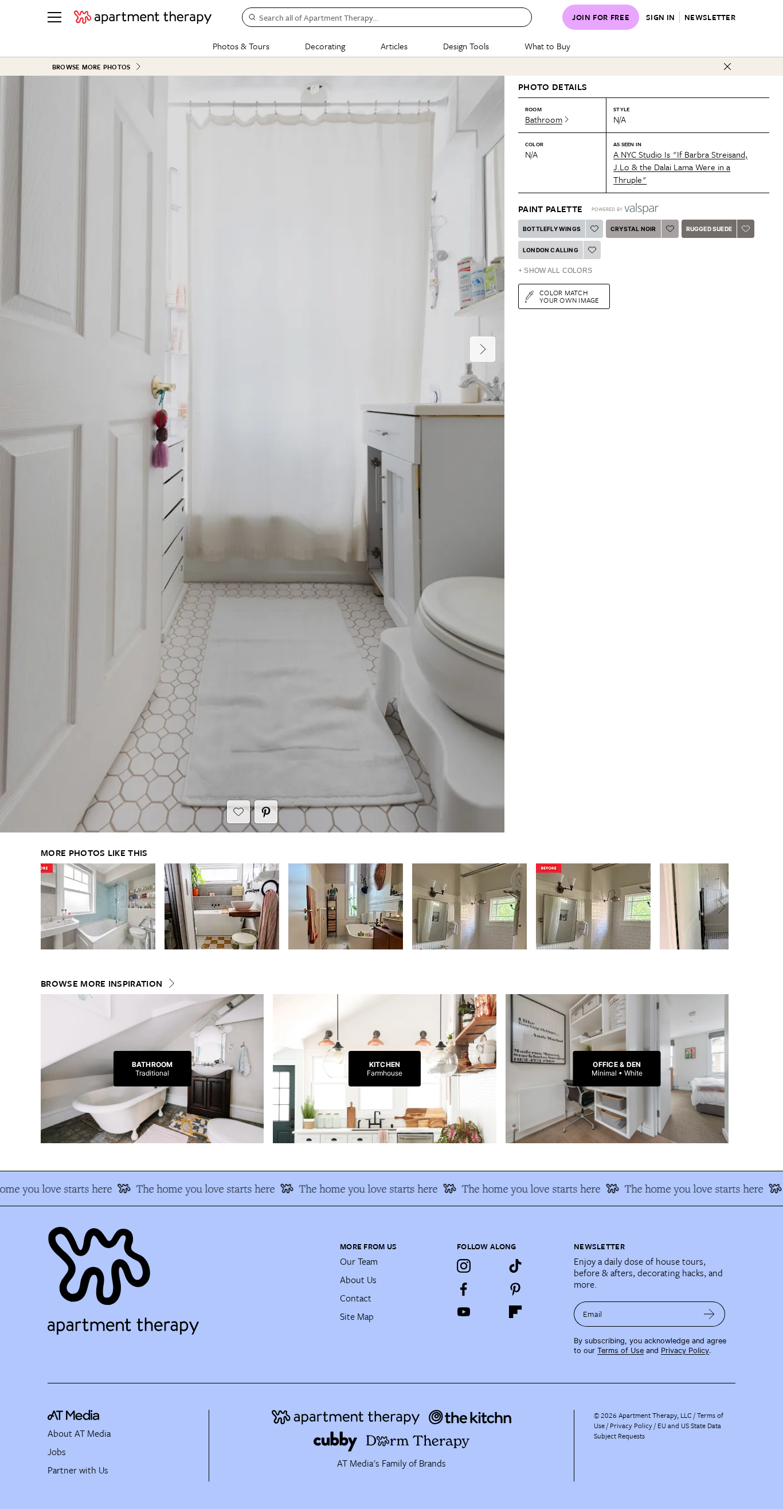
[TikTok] (515, 1266)
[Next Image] (482, 349)
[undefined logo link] (143, 17)
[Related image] (98, 906)
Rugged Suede (709, 228)
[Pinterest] (515, 1289)
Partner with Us (78, 1470)
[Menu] (54, 17)
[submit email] (709, 1314)
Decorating (325, 46)
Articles (394, 46)
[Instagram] (464, 1266)
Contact (355, 1298)
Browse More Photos (91, 67)
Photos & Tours (241, 46)
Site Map (357, 1316)
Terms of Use (620, 1350)
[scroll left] (50, 906)
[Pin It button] (266, 811)
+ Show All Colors (555, 271)
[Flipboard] (515, 1312)
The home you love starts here (188, 1188)
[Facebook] (464, 1289)
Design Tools (466, 46)
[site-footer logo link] (73, 1416)
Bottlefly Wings (552, 228)
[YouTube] (464, 1312)
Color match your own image (569, 296)
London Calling (550, 250)
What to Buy (547, 46)
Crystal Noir (633, 228)
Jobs (57, 1452)
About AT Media (79, 1433)
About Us (358, 1280)
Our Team (359, 1261)
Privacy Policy (685, 1350)
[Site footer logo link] (187, 1275)
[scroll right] (719, 906)
